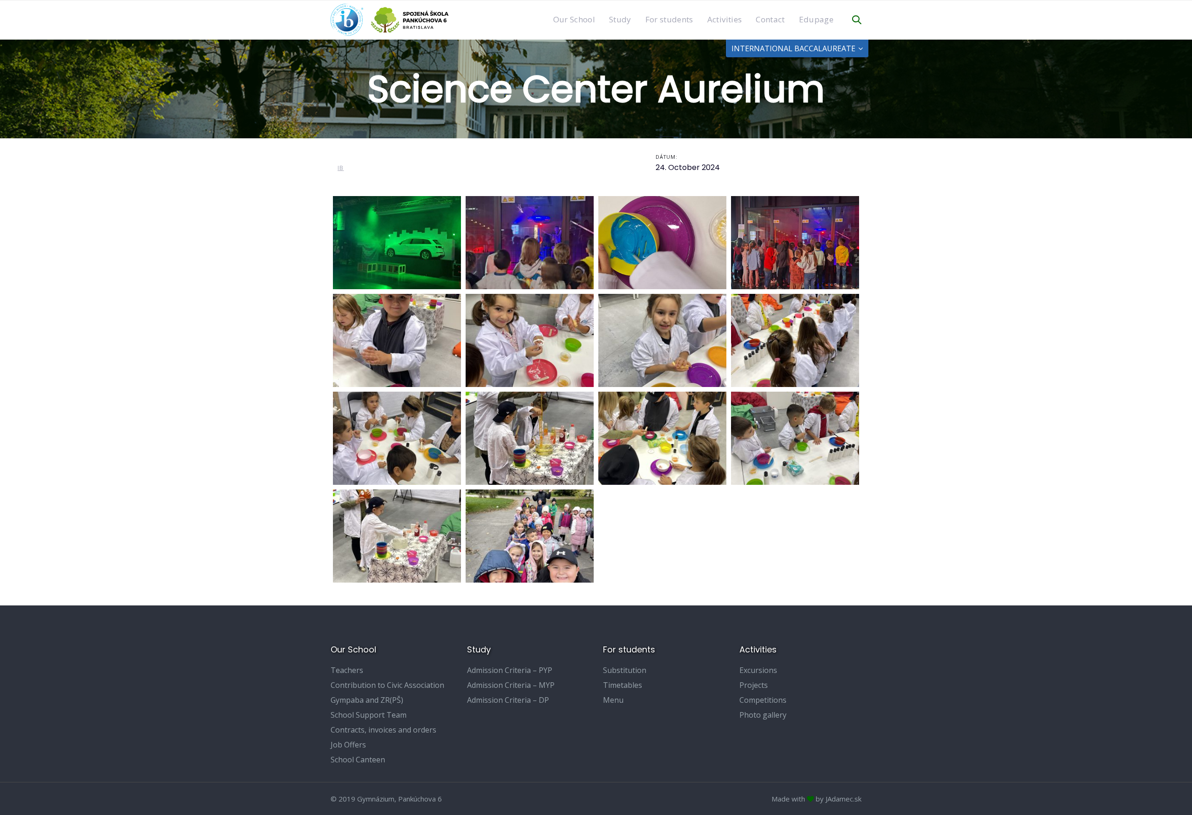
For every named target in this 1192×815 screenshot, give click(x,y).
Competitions (762, 700)
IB (341, 168)
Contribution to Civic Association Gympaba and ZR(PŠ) (387, 692)
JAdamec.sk (843, 798)
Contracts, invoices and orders (383, 730)
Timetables (622, 685)
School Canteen (358, 759)
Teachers (347, 670)
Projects (753, 685)
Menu (613, 700)
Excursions (758, 670)
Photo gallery (762, 715)
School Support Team (368, 715)
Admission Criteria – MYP (511, 685)
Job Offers (348, 745)
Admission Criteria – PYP (509, 670)
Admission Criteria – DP (508, 700)
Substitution (624, 670)
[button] (856, 20)
